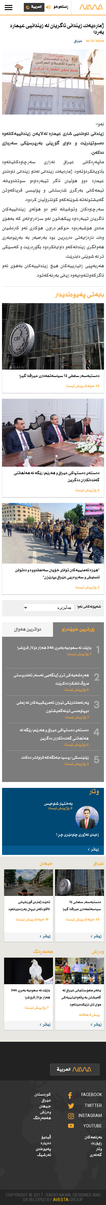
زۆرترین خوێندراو (78, 629)
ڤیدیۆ (46, 1137)
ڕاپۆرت (96, 1143)
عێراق (46, 1100)
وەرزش (45, 1112)
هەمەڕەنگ (42, 1118)
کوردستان (42, 1094)
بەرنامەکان (93, 1137)
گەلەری (96, 1155)
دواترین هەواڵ (27, 629)
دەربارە (46, 1143)
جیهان (45, 1106)
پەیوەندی (43, 1149)
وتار (99, 1149)
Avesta (61, 1199)
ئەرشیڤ (44, 1155)
